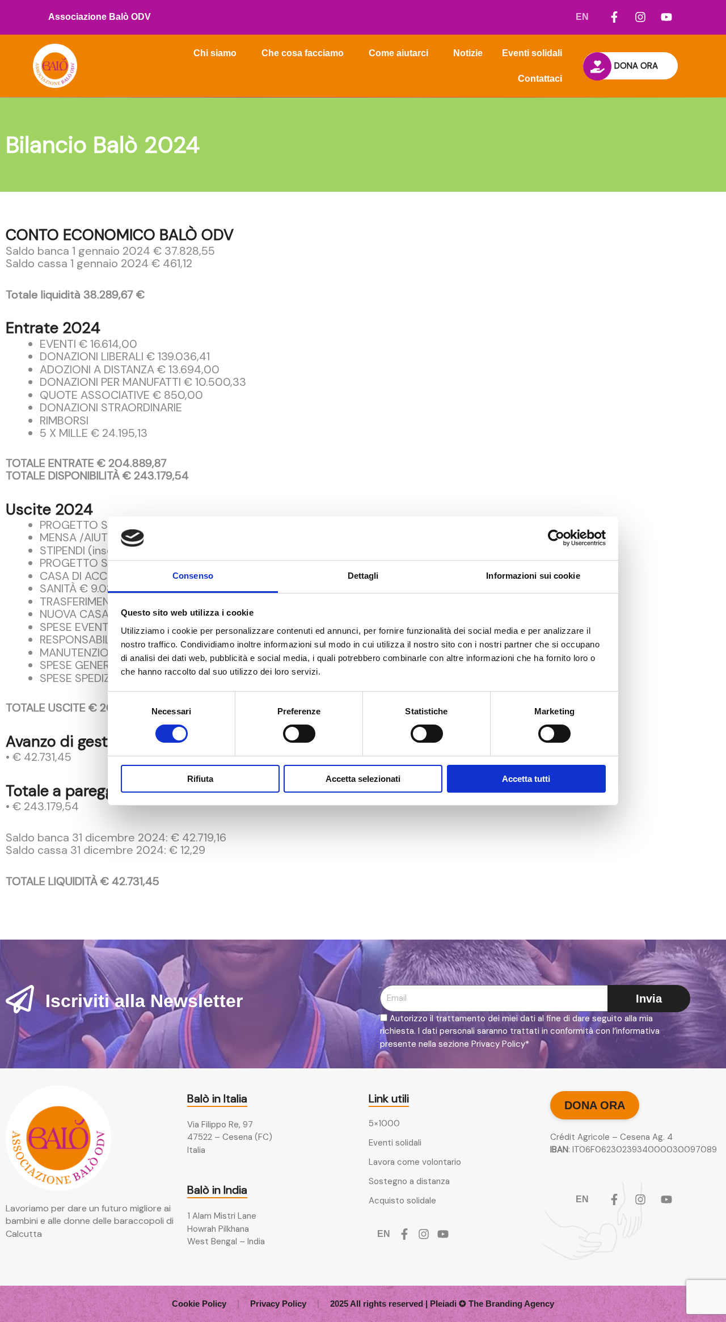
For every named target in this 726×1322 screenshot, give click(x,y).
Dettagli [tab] (363, 575)
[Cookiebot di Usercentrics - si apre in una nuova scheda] (556, 537)
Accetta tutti (526, 779)
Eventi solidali (532, 53)
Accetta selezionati (363, 779)
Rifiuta (200, 779)
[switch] (299, 734)
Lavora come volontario (415, 1162)
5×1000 (384, 1123)
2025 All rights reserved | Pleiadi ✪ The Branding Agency (442, 1303)
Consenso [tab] (192, 575)
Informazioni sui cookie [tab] (533, 575)
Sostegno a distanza (409, 1181)
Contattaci (540, 78)
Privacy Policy (278, 1303)
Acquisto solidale (402, 1200)
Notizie (468, 53)
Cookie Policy (199, 1303)
